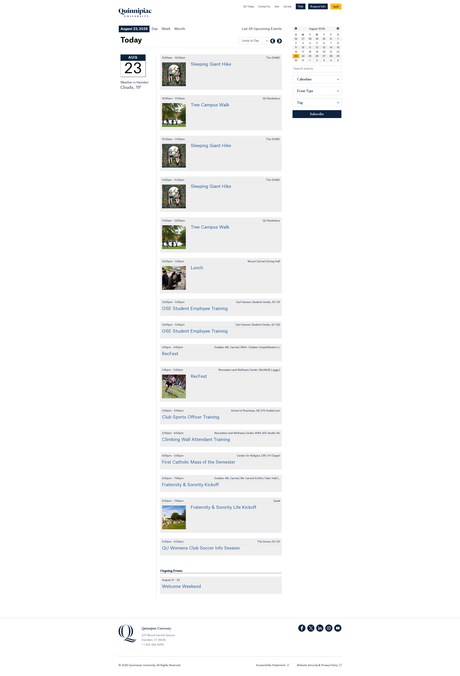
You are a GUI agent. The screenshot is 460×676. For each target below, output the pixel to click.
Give (277, 7)
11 (310, 47)
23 (296, 56)
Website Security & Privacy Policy (319, 665)
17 (303, 52)
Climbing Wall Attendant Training (196, 440)
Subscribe (317, 114)
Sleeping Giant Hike (211, 64)
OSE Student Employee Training (195, 309)
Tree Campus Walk (210, 105)
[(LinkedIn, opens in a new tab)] (319, 628)
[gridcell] (296, 56)
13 (324, 47)
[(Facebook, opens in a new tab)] (301, 628)
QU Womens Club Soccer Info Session (201, 548)
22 (338, 52)
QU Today (248, 7)
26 (296, 39)
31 (331, 39)
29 (317, 39)
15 (338, 47)
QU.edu (287, 7)
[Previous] (272, 41)
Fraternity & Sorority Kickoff (190, 485)
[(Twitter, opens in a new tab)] (310, 628)
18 (310, 52)
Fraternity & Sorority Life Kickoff (223, 507)
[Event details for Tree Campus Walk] (174, 115)
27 (303, 39)
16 (296, 52)
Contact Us (264, 7)
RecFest (170, 354)
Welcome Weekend (181, 587)
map (275, 370)
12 (317, 47)
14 (331, 47)
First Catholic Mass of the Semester (198, 462)
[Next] (279, 41)
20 (324, 52)
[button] (296, 28)
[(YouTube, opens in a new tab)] (337, 628)
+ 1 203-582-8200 (153, 645)
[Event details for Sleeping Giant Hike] (174, 74)
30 (324, 39)
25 (310, 56)
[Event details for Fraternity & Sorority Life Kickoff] (174, 517)
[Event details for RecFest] (174, 386)
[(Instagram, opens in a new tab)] (328, 628)
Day (155, 28)
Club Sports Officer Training (190, 417)
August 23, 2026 (134, 28)
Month (179, 28)
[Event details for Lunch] (174, 278)
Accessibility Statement (272, 665)
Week (166, 28)
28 (310, 39)
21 (331, 52)
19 (317, 52)
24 (303, 56)
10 (303, 47)
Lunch (197, 268)
